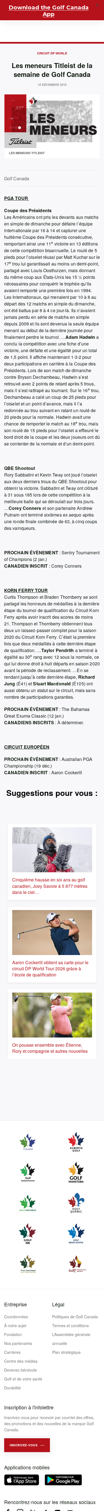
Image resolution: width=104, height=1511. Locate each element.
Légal (58, 1304)
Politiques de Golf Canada (75, 1316)
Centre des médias (20, 1361)
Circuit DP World (52, 53)
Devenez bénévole (20, 1370)
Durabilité (12, 1387)
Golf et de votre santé (23, 1379)
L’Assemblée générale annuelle (71, 1339)
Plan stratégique (66, 1352)
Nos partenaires (18, 1343)
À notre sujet (15, 1325)
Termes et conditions (70, 1325)
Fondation (13, 1334)
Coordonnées (16, 1316)
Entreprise (15, 1304)
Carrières (12, 1352)
